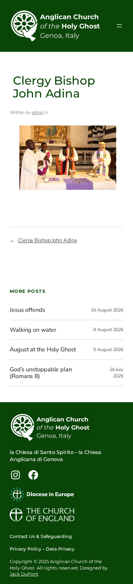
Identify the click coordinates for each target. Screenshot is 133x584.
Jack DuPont (24, 574)
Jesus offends (27, 310)
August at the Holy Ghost (43, 349)
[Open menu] (119, 26)
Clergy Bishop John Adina (47, 240)
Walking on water (33, 330)
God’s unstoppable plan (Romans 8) (41, 372)
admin (38, 112)
